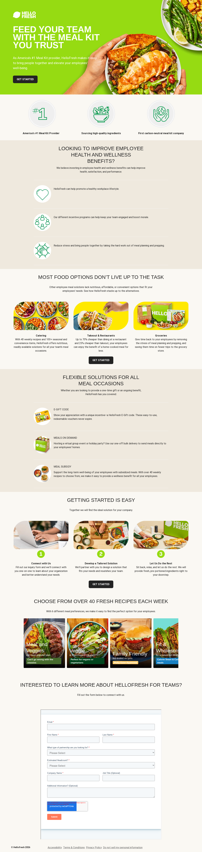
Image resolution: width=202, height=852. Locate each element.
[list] (101, 643)
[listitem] (41, 114)
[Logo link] (24, 17)
